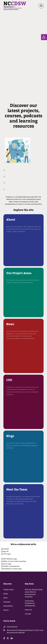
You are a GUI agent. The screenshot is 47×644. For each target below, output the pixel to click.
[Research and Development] (17, 150)
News (5, 598)
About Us (28, 610)
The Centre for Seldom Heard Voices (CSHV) (23, 193)
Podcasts (6, 602)
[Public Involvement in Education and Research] (4, 183)
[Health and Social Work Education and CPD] (4, 170)
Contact (28, 614)
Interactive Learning (23, 180)
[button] (44, 37)
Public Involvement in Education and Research (23, 186)
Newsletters (8, 606)
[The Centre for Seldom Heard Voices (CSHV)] (4, 189)
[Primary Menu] (41, 5)
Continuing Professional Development (30, 603)
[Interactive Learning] (4, 176)
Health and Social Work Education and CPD (23, 173)
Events (6, 610)
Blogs (5, 594)
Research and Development (23, 167)
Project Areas (8, 590)
